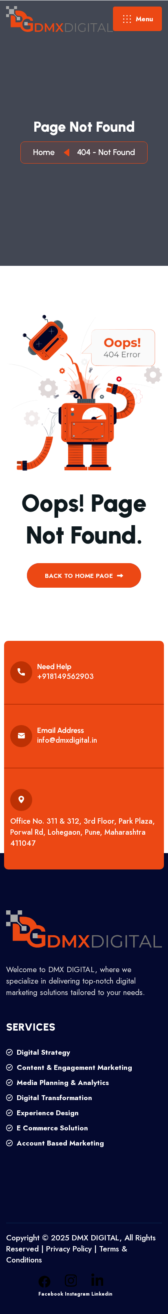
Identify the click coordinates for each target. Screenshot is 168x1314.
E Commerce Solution (51, 1128)
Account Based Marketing (59, 1143)
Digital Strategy (42, 1052)
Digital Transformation (53, 1098)
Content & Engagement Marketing (73, 1067)
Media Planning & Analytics (62, 1082)
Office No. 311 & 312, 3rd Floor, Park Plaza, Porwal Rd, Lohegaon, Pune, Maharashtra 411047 (82, 832)
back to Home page (80, 575)
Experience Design (47, 1113)
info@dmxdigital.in (67, 740)
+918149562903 (65, 676)
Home (46, 152)
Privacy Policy (69, 1248)
